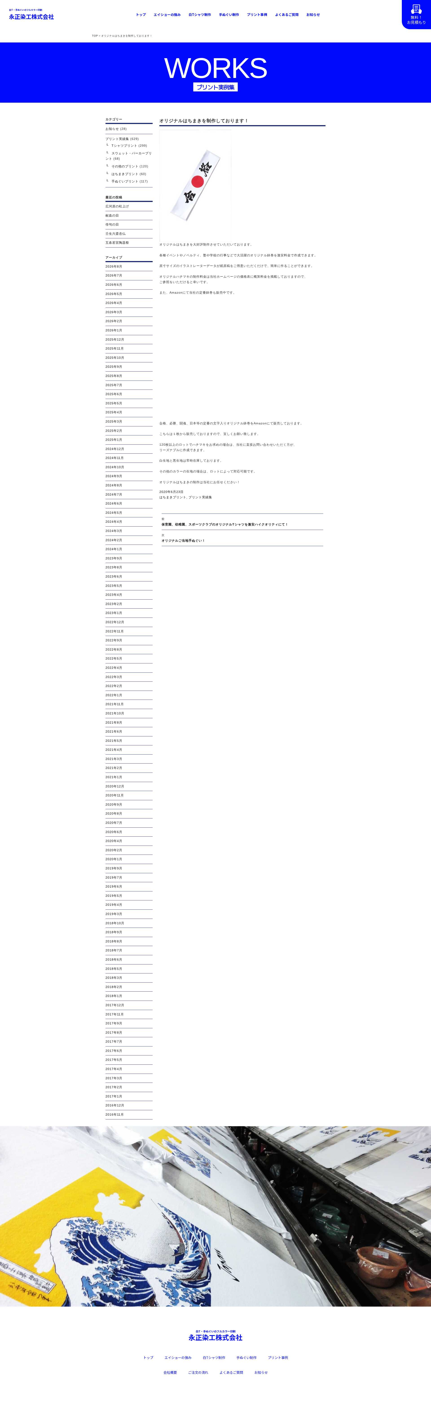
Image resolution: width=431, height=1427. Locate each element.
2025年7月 (114, 385)
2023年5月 (114, 585)
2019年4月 (114, 904)
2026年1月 (114, 330)
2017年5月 (114, 1059)
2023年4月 (114, 594)
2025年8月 (114, 376)
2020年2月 (114, 850)
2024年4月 (114, 521)
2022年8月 (114, 649)
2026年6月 (114, 284)
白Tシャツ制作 (200, 14)
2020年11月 (115, 795)
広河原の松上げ (117, 206)
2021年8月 (114, 722)
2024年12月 (115, 449)
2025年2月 (114, 430)
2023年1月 (114, 613)
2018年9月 (114, 932)
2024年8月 (114, 485)
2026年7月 (114, 275)
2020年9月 (114, 804)
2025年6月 (114, 394)
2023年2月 (114, 604)
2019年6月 (114, 886)
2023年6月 (114, 576)
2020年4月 (114, 841)
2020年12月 (115, 786)
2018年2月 (114, 987)
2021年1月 (114, 777)
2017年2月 (114, 1087)
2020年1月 (114, 859)
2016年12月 (115, 1105)
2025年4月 (114, 412)
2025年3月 (114, 421)
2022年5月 (114, 658)
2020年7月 (114, 822)
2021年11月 (115, 704)
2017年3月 (114, 1078)
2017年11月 (115, 1014)
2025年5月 (114, 403)
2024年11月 (115, 458)
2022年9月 (114, 640)
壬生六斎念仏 (116, 233)
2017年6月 (114, 1051)
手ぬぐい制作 (229, 14)
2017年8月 (114, 1032)
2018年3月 (114, 977)
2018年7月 (114, 950)
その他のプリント (125, 166)
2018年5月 (114, 969)
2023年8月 (114, 567)
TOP (95, 35)
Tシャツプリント (124, 145)
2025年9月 (114, 366)
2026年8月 (114, 266)
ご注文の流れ (198, 1372)
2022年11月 (115, 631)
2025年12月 (115, 339)
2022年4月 (114, 667)
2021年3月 (114, 759)
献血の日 (112, 215)
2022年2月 (114, 686)
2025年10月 (115, 357)
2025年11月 (115, 348)
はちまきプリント (172, 497)
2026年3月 (114, 312)
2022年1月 (114, 695)
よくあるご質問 (287, 14)
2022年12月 (115, 622)
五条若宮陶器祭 (117, 242)
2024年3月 (114, 531)
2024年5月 (114, 512)
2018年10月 (115, 923)
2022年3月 (114, 677)
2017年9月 (114, 1023)
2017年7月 (114, 1041)
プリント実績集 (200, 497)
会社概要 (170, 1372)
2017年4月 (114, 1069)
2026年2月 (114, 321)
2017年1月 (114, 1096)
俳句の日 (112, 224)
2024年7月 (114, 494)
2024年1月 (114, 549)
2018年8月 (114, 941)
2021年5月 (114, 740)
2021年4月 (114, 749)
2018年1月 (114, 996)
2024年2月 (114, 540)
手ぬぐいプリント (125, 181)
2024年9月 (114, 476)
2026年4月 (114, 303)
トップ (141, 14)
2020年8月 (114, 813)
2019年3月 (114, 914)
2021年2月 (114, 768)
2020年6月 (114, 832)
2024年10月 (115, 467)
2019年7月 (114, 877)
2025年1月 (114, 439)
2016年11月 (115, 1114)
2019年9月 (114, 868)
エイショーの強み (167, 14)
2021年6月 (114, 731)
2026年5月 (114, 294)
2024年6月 (114, 503)
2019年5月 (114, 895)
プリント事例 (257, 14)
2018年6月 (114, 959)
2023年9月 (114, 558)
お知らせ (313, 14)
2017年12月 (115, 1005)
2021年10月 (115, 713)
